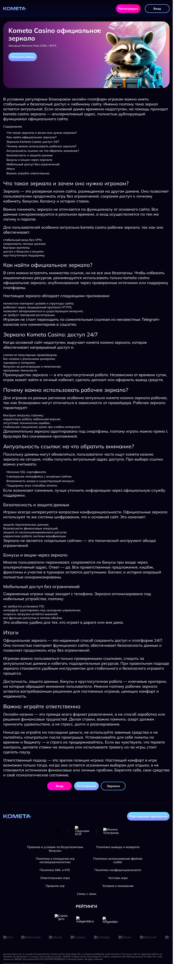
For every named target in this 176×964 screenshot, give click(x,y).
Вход (157, 9)
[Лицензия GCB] (82, 831)
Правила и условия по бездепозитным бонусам (55, 849)
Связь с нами (86, 894)
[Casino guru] (61, 920)
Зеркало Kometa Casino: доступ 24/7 (32, 142)
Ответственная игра (55, 878)
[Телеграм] (111, 831)
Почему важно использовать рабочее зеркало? (41, 146)
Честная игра (118, 878)
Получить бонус (23, 57)
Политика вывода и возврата (118, 847)
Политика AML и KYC (55, 870)
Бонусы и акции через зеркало (29, 160)
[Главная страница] (15, 9)
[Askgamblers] (85, 920)
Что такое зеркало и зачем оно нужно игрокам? (41, 133)
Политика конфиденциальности (117, 870)
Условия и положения (118, 886)
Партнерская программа (148, 816)
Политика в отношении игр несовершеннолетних (55, 860)
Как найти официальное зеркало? (31, 137)
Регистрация (128, 9)
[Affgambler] (110, 920)
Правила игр (55, 886)
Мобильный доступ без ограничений (32, 164)
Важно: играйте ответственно (27, 173)
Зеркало (113, 786)
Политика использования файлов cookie (117, 860)
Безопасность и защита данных (29, 155)
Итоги (10, 169)
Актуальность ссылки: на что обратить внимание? (42, 151)
